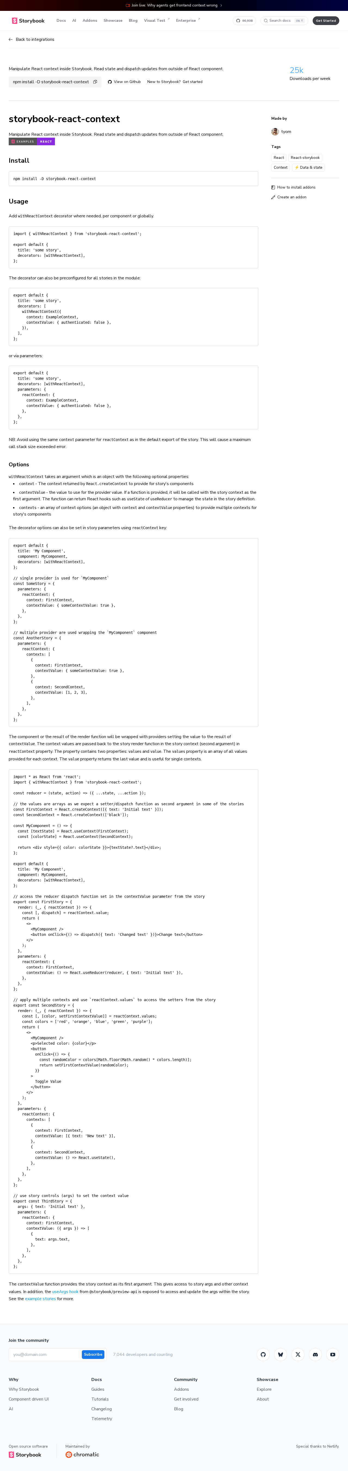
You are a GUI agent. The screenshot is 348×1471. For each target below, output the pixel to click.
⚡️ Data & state (308, 167)
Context (280, 167)
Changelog (101, 1409)
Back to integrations (35, 39)
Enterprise (186, 20)
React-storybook (305, 157)
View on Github (127, 81)
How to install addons (296, 187)
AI (74, 20)
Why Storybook (24, 1389)
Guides (97, 1389)
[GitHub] (263, 1354)
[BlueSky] (280, 1354)
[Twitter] (297, 1354)
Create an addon (291, 197)
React (279, 157)
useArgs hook (65, 1292)
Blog (133, 20)
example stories (40, 1299)
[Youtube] (332, 1354)
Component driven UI (29, 1399)
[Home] (28, 20)
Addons (90, 20)
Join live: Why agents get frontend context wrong (174, 5)
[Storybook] (315, 1354)
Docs (61, 20)
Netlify (332, 1446)
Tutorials (100, 1399)
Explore (264, 1389)
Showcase (113, 20)
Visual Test (154, 20)
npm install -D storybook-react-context (51, 82)
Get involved (186, 1399)
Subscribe (93, 1354)
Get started (193, 81)
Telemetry (101, 1419)
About (263, 1399)
